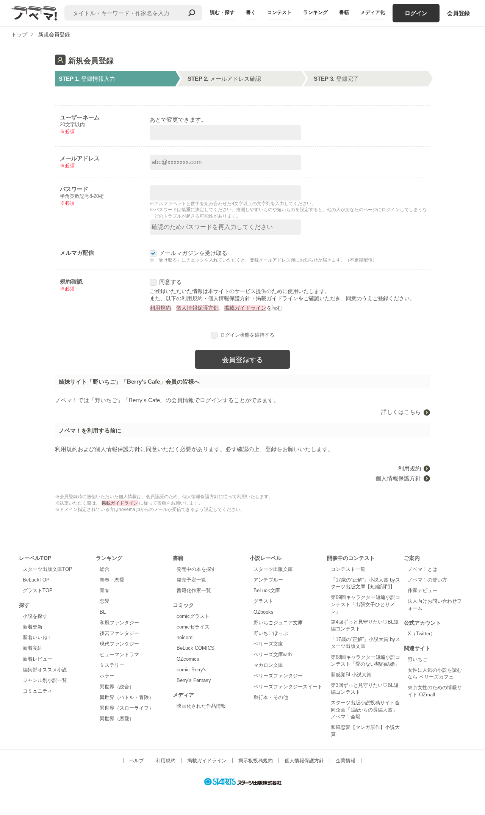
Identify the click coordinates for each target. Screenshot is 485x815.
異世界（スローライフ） (127, 708)
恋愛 (105, 601)
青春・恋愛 (112, 580)
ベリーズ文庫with (272, 654)
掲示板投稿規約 (255, 760)
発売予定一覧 (191, 580)
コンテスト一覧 (348, 569)
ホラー (107, 676)
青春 (105, 590)
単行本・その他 (270, 697)
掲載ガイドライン (245, 308)
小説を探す (35, 616)
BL (103, 612)
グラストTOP (38, 590)
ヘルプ (136, 760)
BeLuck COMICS (195, 648)
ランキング (315, 12)
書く (251, 12)
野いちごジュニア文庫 (278, 622)
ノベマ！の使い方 (427, 580)
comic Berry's (192, 669)
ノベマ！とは (422, 569)
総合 (105, 569)
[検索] (191, 12)
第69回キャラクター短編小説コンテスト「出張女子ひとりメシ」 (365, 604)
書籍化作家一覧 (194, 590)
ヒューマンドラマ (119, 654)
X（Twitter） (421, 633)
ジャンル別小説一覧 (45, 680)
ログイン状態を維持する (247, 335)
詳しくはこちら (401, 412)
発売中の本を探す (196, 569)
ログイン (416, 13)
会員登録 (458, 13)
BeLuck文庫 (266, 590)
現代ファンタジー (119, 644)
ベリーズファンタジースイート (287, 687)
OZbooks (263, 612)
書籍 (344, 12)
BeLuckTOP (36, 580)
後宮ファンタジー (119, 633)
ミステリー (112, 665)
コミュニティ (37, 691)
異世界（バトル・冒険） (127, 697)
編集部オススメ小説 (45, 669)
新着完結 (32, 648)
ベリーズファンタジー (278, 676)
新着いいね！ (37, 637)
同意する (170, 282)
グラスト (263, 601)
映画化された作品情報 (201, 706)
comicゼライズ (193, 627)
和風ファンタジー (119, 622)
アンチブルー (268, 580)
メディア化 (372, 12)
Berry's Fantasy (194, 680)
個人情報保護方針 (197, 308)
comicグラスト (193, 616)
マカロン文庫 (268, 665)
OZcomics (188, 659)
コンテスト (279, 12)
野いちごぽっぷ (270, 633)
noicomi (185, 637)
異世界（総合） (117, 687)
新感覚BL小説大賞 (351, 674)
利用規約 (160, 308)
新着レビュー (37, 659)
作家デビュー (422, 590)
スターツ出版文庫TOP (47, 569)
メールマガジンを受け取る (193, 253)
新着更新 (32, 627)
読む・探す (222, 12)
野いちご (417, 659)
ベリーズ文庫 (268, 644)
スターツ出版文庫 (273, 569)
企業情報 (345, 760)
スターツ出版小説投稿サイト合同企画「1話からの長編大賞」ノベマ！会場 (365, 709)
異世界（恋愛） (117, 718)
